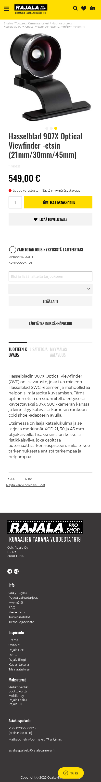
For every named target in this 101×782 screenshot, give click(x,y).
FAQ (12, 607)
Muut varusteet (61, 23)
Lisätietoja (39, 349)
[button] (46, 127)
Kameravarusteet (38, 23)
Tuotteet (20, 23)
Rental (13, 655)
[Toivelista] (83, 8)
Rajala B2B (16, 650)
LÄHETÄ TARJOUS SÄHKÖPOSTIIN (50, 323)
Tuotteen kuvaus (18, 351)
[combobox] (50, 276)
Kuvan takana (19, 664)
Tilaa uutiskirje (19, 669)
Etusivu (8, 23)
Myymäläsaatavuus (58, 351)
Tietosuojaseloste (21, 622)
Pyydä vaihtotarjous (23, 597)
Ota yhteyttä (18, 593)
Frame (13, 640)
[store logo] (32, 9)
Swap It (14, 645)
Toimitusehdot (19, 617)
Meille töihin (17, 612)
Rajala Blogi (17, 659)
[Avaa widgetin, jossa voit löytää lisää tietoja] (71, 773)
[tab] (19, 349)
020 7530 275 (26, 728)
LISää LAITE (50, 301)
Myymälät (16, 602)
